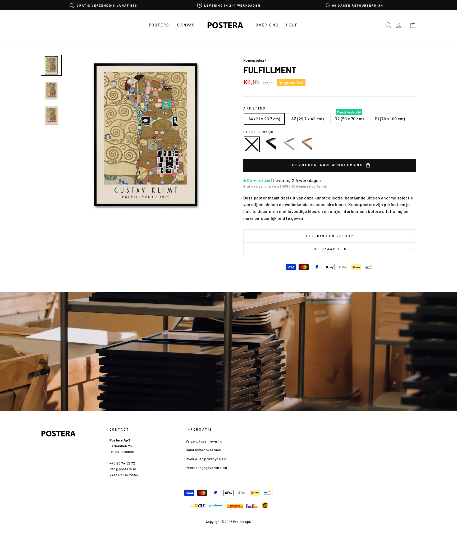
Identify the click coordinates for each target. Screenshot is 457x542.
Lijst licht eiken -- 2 (305, 144)
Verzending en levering (204, 441)
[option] (103, 5)
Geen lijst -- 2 (251, 144)
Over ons (267, 25)
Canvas (186, 25)
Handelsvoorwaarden (203, 450)
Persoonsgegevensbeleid (206, 467)
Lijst (258, 132)
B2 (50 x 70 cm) (349, 118)
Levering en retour (330, 236)
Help (292, 25)
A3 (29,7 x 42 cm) (307, 118)
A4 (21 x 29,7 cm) (264, 118)
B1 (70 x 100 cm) (390, 118)
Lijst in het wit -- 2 (287, 144)
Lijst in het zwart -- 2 (269, 144)
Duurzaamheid (330, 249)
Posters (159, 25)
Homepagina (253, 60)
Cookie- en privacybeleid (206, 459)
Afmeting (254, 108)
